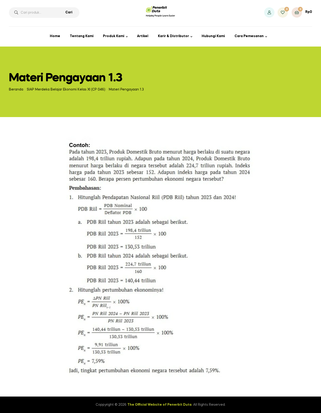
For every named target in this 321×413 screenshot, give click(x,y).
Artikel (142, 36)
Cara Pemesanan (249, 36)
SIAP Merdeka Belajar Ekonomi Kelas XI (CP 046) (66, 89)
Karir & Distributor (173, 36)
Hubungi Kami (213, 36)
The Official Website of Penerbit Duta (159, 404)
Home (55, 36)
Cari (68, 12)
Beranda (16, 89)
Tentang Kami (82, 36)
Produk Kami (113, 36)
